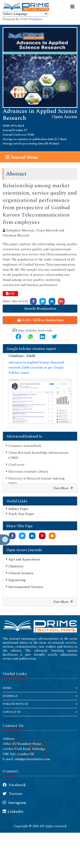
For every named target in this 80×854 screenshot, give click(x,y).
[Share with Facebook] (12, 536)
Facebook (17, 785)
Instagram (17, 803)
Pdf (11, 293)
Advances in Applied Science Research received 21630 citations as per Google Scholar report (36, 367)
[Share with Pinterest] (42, 536)
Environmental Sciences (25, 587)
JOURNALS (10, 696)
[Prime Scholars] (26, 7)
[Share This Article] (18, 336)
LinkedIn (15, 812)
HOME (7, 688)
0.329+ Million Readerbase (42, 320)
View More (61, 488)
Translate (35, 19)
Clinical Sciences (20, 573)
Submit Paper (18, 509)
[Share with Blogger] (52, 536)
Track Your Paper (21, 514)
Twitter (15, 794)
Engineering (17, 580)
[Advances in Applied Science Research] (40, 67)
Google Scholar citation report (31, 348)
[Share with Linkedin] (32, 536)
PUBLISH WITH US (15, 704)
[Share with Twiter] (22, 536)
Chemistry (16, 566)
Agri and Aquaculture (24, 559)
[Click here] (33, 301)
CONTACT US (12, 712)
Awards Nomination (40, 308)
